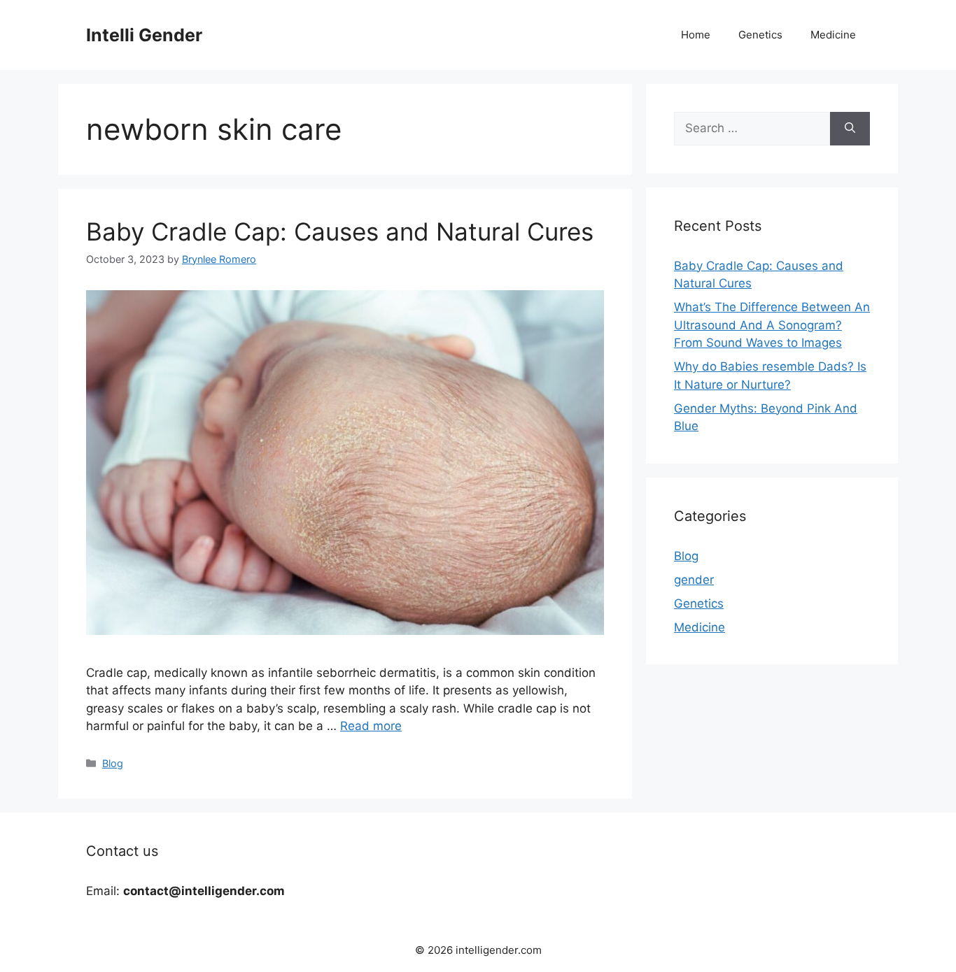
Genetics (760, 34)
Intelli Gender (144, 34)
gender (694, 580)
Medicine (833, 34)
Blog (112, 763)
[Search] (850, 128)
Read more (371, 726)
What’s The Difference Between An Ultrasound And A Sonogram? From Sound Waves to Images (772, 325)
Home (695, 34)
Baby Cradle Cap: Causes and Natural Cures (339, 231)
